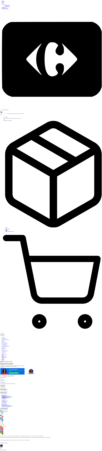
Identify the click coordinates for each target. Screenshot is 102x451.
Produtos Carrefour (4, 354)
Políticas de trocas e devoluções (6, 405)
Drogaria (3, 2)
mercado (3, 1)
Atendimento (3, 7)
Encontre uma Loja (7, 5)
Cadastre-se (10, 120)
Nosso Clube (8, 229)
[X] (1, 444)
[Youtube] (2, 444)
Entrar (4, 119)
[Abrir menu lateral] (1, 111)
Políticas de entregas (4, 395)
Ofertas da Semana (4, 357)
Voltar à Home (2, 367)
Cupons (3, 355)
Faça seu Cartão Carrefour (5, 109)
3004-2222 (2, 379)
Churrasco (3, 359)
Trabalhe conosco (4, 401)
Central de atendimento (5, 389)
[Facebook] (0, 444)
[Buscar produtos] (1, 114)
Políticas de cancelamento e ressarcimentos (7, 396)
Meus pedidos (3, 396)
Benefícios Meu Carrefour (5, 8)
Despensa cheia (4, 356)
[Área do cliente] (2, 116)
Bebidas (3, 358)
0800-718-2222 (3, 382)
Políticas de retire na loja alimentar (6, 406)
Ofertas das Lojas (7, 6)
